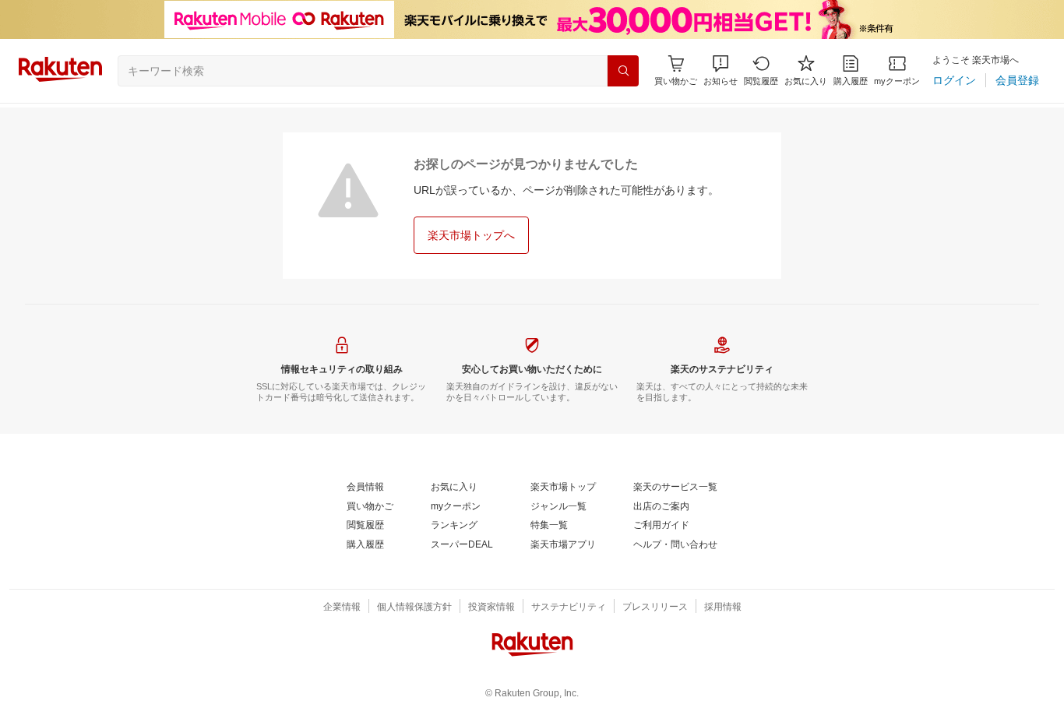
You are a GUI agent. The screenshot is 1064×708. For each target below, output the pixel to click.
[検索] (623, 70)
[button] (720, 70)
